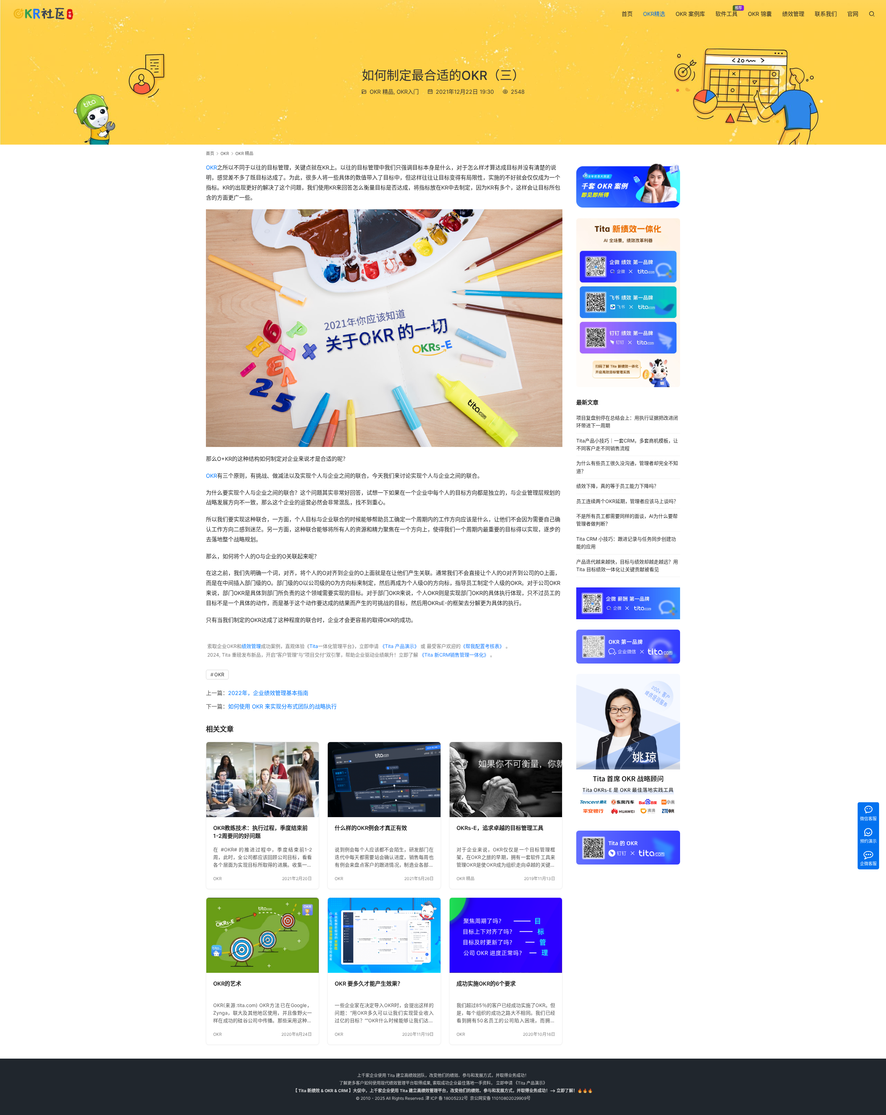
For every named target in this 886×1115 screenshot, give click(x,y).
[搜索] (872, 13)
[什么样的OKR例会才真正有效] (384, 779)
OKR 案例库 (690, 13)
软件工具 (726, 13)
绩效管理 (793, 13)
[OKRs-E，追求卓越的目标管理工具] (506, 779)
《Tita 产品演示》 (399, 646)
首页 (627, 13)
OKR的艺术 (227, 983)
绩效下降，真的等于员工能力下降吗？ (617, 486)
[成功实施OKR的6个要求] (506, 935)
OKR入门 (408, 91)
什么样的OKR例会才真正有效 (371, 827)
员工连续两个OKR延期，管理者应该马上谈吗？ (627, 501)
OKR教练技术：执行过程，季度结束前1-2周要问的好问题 (260, 832)
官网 (852, 13)
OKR (211, 167)
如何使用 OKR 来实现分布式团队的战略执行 (282, 706)
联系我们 (826, 13)
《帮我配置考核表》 (482, 646)
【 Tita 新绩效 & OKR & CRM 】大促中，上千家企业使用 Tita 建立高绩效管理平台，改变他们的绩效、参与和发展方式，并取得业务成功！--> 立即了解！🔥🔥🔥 (443, 1090)
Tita (313, 646)
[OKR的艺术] (262, 935)
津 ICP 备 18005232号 (446, 1098)
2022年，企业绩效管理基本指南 (268, 692)
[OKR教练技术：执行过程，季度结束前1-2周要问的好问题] (262, 779)
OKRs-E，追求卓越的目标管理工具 (499, 827)
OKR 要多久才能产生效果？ (369, 983)
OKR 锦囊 (760, 13)
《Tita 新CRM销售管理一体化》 (454, 655)
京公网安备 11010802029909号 (500, 1098)
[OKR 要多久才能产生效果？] (384, 935)
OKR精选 (654, 13)
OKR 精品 (382, 91)
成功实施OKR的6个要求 (486, 983)
